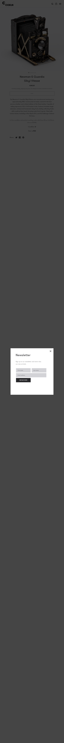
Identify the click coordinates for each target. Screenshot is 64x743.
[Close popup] (50, 351)
